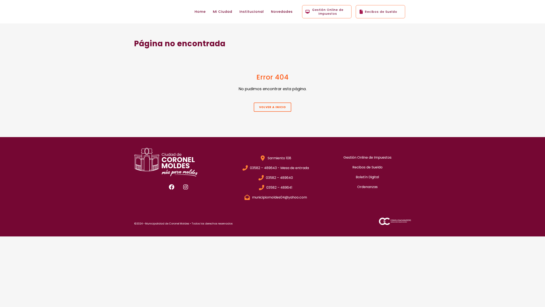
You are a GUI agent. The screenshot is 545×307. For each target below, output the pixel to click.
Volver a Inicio (272, 107)
